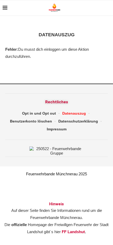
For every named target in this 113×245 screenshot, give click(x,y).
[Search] (107, 8)
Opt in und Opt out (39, 113)
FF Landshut (73, 231)
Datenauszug (74, 113)
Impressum (56, 129)
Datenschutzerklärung (78, 121)
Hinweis (56, 204)
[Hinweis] (56, 190)
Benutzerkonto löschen (31, 121)
